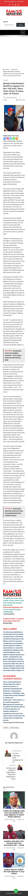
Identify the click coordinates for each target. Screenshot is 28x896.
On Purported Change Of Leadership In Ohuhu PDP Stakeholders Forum (10, 772)
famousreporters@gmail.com (13, 607)
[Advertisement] (14, 52)
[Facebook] (4, 138)
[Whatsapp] (13, 138)
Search (5, 21)
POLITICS (5, 80)
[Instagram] (7, 138)
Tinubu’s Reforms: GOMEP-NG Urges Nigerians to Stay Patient (14, 872)
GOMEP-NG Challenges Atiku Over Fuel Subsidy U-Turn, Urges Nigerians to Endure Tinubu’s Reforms (14, 814)
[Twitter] (10, 138)
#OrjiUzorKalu (14, 727)
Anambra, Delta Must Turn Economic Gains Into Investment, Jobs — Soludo (14, 843)
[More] (16, 138)
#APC (6, 727)
